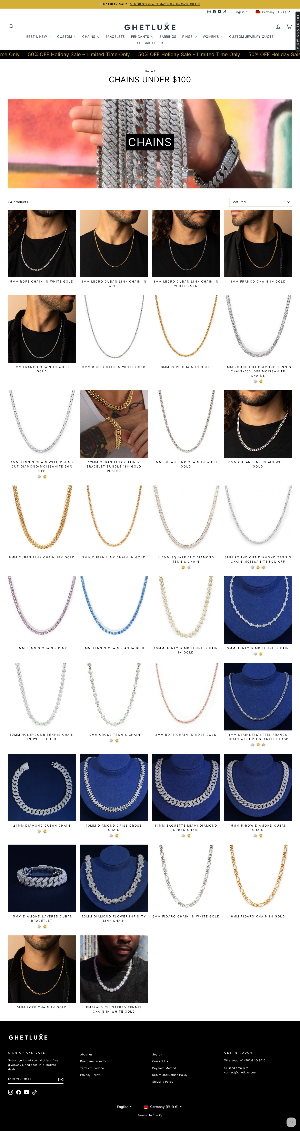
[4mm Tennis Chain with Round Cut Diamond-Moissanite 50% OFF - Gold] (45, 477)
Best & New (37, 37)
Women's (211, 37)
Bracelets (115, 37)
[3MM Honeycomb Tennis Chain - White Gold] (255, 654)
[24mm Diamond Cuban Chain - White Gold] (39, 831)
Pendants (140, 37)
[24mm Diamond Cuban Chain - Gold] (45, 831)
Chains (89, 37)
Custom (65, 37)
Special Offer (150, 43)
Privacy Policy (90, 1074)
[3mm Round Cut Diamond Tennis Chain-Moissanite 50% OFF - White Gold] (252, 567)
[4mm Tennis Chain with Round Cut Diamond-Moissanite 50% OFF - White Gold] (39, 477)
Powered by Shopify (150, 1115)
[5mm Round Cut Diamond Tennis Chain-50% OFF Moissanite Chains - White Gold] (255, 381)
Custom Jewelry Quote (251, 37)
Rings (187, 37)
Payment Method (164, 1068)
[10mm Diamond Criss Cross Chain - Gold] (117, 836)
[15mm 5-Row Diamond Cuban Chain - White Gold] (255, 836)
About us (86, 1054)
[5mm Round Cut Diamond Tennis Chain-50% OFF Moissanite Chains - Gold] (261, 381)
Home (149, 71)
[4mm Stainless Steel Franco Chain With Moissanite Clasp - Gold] (258, 745)
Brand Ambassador (93, 1061)
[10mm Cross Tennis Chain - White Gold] (111, 740)
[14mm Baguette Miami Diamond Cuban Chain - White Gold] (183, 836)
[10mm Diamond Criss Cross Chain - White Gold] (111, 836)
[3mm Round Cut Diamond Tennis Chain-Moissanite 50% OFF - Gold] (258, 567)
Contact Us (160, 1061)
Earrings (167, 37)
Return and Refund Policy (170, 1074)
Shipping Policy (162, 1081)
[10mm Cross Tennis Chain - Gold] (117, 740)
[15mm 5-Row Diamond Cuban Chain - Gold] (261, 836)
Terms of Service (92, 1068)
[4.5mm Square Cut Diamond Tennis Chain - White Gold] (189, 567)
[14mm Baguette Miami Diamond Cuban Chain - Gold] (189, 836)
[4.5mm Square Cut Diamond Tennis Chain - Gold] (183, 567)
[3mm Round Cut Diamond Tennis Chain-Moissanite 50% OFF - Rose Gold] (264, 567)
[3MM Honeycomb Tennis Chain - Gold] (261, 654)
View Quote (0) (297, 31)
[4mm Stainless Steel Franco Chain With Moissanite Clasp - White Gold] (252, 745)
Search (157, 1054)
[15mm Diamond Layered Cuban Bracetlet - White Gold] (39, 926)
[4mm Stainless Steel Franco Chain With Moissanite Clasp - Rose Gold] (264, 745)
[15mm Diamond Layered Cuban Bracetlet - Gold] (45, 926)
